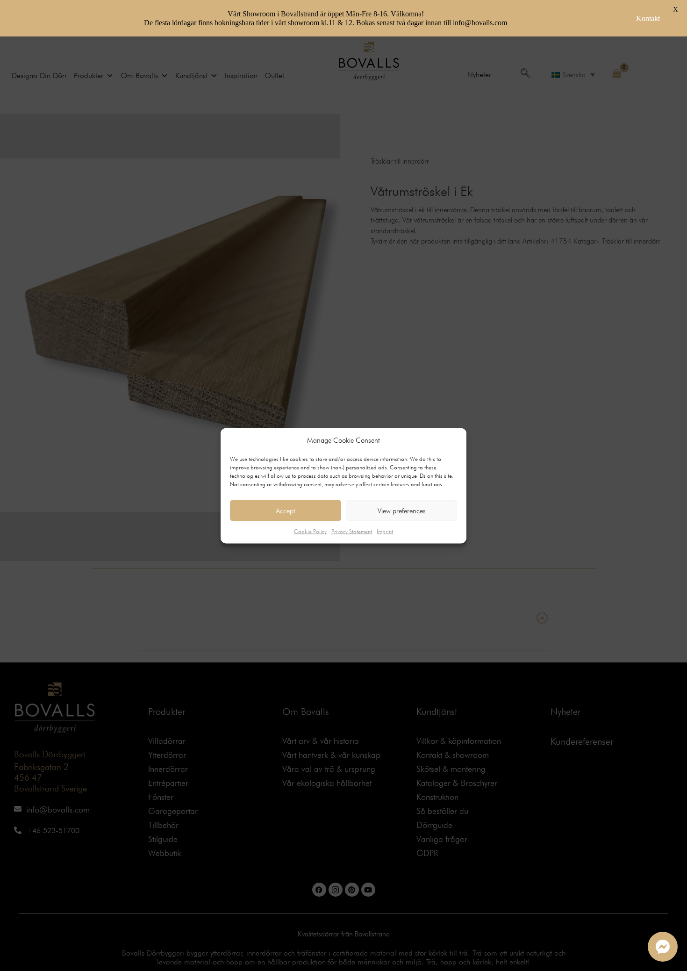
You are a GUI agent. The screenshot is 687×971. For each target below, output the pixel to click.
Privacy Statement (351, 531)
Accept (285, 510)
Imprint (385, 531)
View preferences (402, 510)
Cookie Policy (310, 531)
